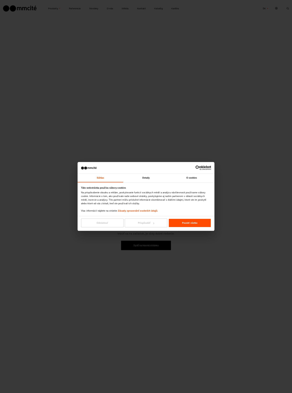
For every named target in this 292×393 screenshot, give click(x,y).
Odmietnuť (102, 223)
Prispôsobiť (144, 223)
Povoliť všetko (189, 223)
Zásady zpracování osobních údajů (137, 211)
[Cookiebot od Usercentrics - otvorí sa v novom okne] (197, 167)
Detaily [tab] (146, 178)
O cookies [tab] (191, 178)
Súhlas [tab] (100, 178)
